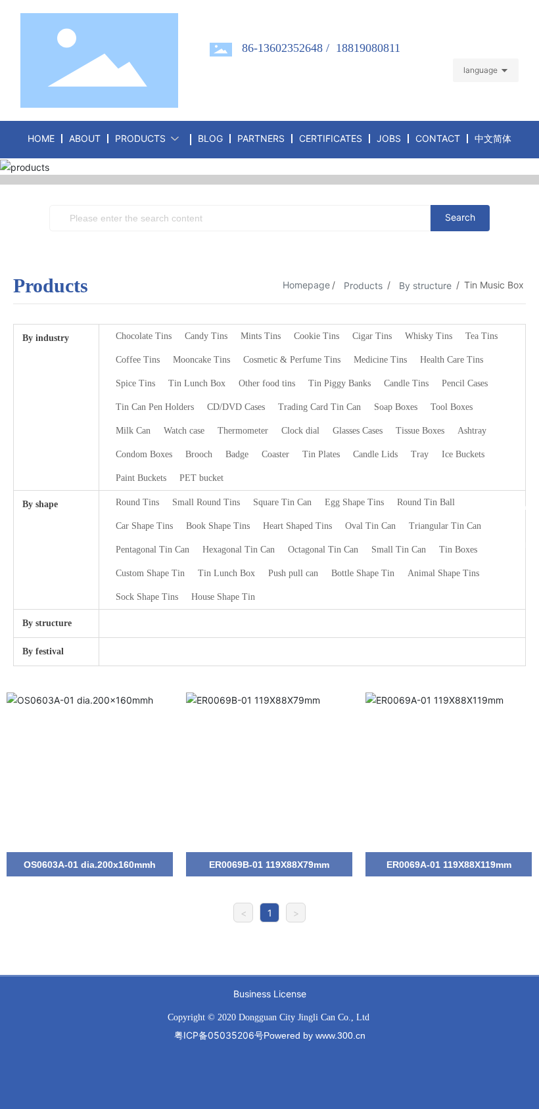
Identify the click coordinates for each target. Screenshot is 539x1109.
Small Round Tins (206, 502)
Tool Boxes (452, 407)
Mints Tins (261, 336)
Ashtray (471, 431)
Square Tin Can (282, 502)
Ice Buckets (463, 454)
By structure (425, 285)
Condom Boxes (144, 454)
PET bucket (201, 478)
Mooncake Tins (201, 360)
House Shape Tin (223, 597)
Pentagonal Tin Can (152, 549)
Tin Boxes (458, 549)
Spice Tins (135, 383)
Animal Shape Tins (443, 573)
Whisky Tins (428, 336)
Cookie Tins (316, 336)
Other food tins (267, 383)
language (480, 70)
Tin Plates (321, 454)
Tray (420, 454)
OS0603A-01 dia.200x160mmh (90, 864)
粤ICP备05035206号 (219, 1035)
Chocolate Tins (144, 336)
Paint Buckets (141, 478)
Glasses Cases (358, 431)
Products (363, 285)
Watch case (184, 431)
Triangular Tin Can (445, 526)
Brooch (198, 454)
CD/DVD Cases (236, 407)
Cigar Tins (372, 336)
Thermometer (243, 431)
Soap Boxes (395, 407)
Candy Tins (206, 336)
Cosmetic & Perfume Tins (291, 360)
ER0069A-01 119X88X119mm (449, 864)
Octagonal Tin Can (323, 549)
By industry (45, 338)
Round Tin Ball (426, 502)
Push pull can (293, 573)
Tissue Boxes (420, 431)
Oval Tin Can (370, 526)
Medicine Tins (380, 360)
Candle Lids (375, 454)
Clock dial (300, 431)
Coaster (275, 454)
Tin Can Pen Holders (155, 407)
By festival (43, 651)
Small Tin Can (398, 549)
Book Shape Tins (218, 526)
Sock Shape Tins (147, 597)
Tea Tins (481, 336)
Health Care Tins (451, 360)
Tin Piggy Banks (339, 383)
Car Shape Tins (144, 526)
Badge (236, 454)
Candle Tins (406, 383)
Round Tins (137, 502)
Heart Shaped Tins (297, 526)
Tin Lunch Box (196, 383)
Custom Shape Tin (150, 573)
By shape (40, 504)
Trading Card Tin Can (319, 407)
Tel (517, 583)
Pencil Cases (465, 383)
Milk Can (133, 431)
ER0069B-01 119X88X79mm (269, 864)
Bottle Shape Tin (362, 573)
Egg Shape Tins (354, 502)
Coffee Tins (138, 360)
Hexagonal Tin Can (238, 549)
